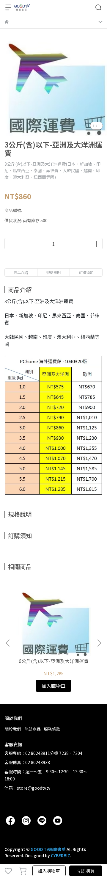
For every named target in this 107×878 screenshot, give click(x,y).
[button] (99, 643)
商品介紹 (21, 272)
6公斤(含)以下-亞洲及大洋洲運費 (54, 661)
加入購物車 (49, 871)
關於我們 (12, 729)
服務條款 (52, 729)
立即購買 (86, 871)
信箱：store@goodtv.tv (27, 788)
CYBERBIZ (60, 855)
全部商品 (32, 729)
